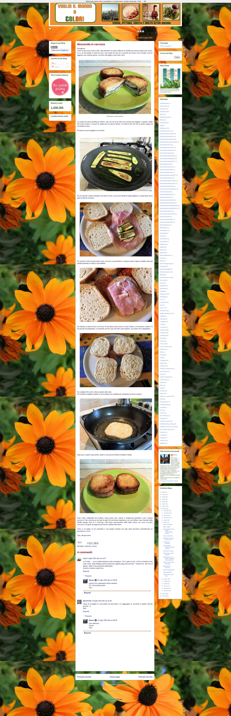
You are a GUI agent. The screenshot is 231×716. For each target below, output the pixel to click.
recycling (162, 407)
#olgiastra (163, 244)
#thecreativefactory (165, 277)
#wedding (163, 296)
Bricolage (162, 319)
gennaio (166, 590)
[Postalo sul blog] (90, 543)
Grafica (162, 363)
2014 (163, 593)
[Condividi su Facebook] (95, 543)
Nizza (161, 385)
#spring (162, 274)
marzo (165, 586)
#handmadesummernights (167, 202)
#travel (162, 283)
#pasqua (162, 252)
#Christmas (163, 111)
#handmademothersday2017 (168, 189)
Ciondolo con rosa (168, 551)
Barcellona (163, 310)
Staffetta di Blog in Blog (166, 424)
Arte (161, 305)
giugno (166, 579)
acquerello (163, 302)
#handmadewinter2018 (166, 222)
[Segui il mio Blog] (54, 48)
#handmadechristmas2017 (167, 161)
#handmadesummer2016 (167, 200)
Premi (161, 399)
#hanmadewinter (165, 225)
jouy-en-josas (164, 371)
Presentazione (164, 401)
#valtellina (163, 285)
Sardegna (163, 418)
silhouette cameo (165, 421)
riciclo (161, 410)
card (161, 324)
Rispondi (86, 571)
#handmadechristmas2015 (167, 155)
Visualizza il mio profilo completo (169, 481)
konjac (162, 374)
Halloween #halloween (166, 368)
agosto (166, 520)
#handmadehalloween (166, 178)
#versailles (163, 288)
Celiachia (87, 546)
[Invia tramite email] (88, 543)
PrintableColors (164, 404)
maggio (166, 581)
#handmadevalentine (166, 211)
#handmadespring (165, 191)
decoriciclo (87, 601)
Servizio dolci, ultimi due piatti (168, 563)
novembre (167, 513)
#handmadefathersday (166, 172)
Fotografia (163, 360)
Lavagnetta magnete (166, 542)
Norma (91, 580)
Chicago (162, 332)
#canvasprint (163, 106)
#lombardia (163, 233)
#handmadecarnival (165, 144)
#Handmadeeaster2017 (166, 169)
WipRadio (163, 443)
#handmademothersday (166, 186)
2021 (163, 494)
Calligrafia (163, 321)
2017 (163, 504)
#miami (162, 236)
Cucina (94, 546)
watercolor (163, 440)
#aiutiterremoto (164, 103)
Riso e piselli (166, 526)
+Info (139, 1)
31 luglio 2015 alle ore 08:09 (107, 580)
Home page (115, 677)
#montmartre (163, 238)
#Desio (162, 114)
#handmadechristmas (166, 153)
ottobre (166, 515)
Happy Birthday (167, 572)
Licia (85, 558)
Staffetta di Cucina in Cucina (168, 426)
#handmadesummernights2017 (169, 208)
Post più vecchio (145, 677)
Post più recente (84, 677)
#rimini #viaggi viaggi (166, 263)
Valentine (162, 432)
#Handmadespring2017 (166, 194)
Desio (161, 352)
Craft (161, 338)
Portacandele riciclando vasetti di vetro (168, 547)
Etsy (161, 357)
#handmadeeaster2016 (166, 167)
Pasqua (162, 390)
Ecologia (162, 354)
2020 (163, 497)
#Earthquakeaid (164, 117)
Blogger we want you (166, 313)
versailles (162, 435)
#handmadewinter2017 (166, 219)
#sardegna (163, 266)
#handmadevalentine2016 (167, 214)
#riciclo (162, 258)
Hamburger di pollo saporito (168, 554)
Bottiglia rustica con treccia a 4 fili (168, 538)
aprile (165, 583)
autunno (162, 307)
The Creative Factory (166, 429)
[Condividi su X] (93, 543)
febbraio (166, 588)
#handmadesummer (165, 197)
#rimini (162, 260)
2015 (163, 508)
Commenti (56, 66)
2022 (163, 492)
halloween (163, 366)
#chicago (162, 108)
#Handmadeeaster (165, 164)
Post (54, 63)
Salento (162, 413)
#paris (162, 249)
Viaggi (162, 437)
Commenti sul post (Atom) (118, 684)
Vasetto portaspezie (168, 569)
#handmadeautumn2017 (167, 136)
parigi (161, 388)
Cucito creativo (164, 346)
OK (145, 1)
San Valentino (164, 415)
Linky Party (163, 379)
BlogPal (162, 316)
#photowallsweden (165, 255)
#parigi (162, 247)
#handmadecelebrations (167, 150)
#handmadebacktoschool (167, 139)
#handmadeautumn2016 (167, 133)
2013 (163, 596)
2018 (163, 501)
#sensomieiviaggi (165, 269)
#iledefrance (163, 227)
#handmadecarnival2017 (167, 147)
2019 (163, 499)
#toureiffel (163, 280)
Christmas (163, 335)
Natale (162, 382)
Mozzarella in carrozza (166, 566)
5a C (161, 299)
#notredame (163, 241)
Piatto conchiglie (167, 524)
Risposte (88, 576)
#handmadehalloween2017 (168, 183)
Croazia (162, 341)
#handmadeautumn (165, 131)
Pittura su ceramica (165, 396)
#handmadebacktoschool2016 (168, 142)
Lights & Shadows (165, 377)
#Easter (162, 120)
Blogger (119, 699)
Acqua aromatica (168, 535)
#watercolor (163, 294)
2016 (163, 506)
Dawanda (163, 349)
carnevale (163, 327)
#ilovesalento (164, 230)
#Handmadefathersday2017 (168, 175)
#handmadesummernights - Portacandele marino (168, 531)
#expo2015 (163, 122)
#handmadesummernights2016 (169, 205)
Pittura (162, 393)
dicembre (166, 510)
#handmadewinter (165, 216)
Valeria (102, 122)
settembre (167, 517)
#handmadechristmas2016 (167, 158)
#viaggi (162, 291)
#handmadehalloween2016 (168, 180)
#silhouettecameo (165, 272)
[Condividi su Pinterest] (97, 543)
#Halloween (163, 128)
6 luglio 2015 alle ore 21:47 (96, 558)
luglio (165, 522)
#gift (161, 125)
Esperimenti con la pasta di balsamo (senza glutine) (169, 558)
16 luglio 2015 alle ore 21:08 (102, 601)
